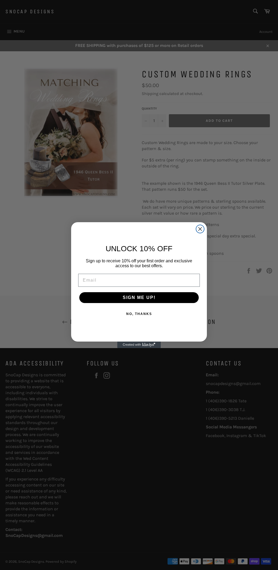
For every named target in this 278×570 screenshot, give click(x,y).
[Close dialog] (200, 229)
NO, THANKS (139, 314)
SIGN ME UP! (139, 297)
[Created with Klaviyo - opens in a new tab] (139, 345)
